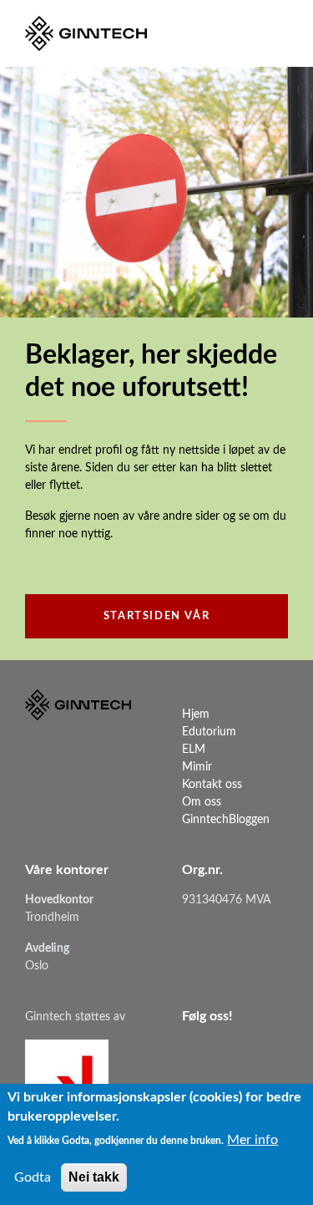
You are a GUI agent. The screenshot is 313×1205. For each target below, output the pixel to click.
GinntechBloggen (226, 820)
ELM (193, 749)
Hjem (196, 714)
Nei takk (93, 1177)
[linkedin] (195, 1051)
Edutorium (209, 732)
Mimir (197, 767)
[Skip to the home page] (86, 33)
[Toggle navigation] (273, 33)
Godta (32, 1177)
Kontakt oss (212, 785)
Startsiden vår (156, 616)
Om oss (201, 802)
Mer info (252, 1140)
